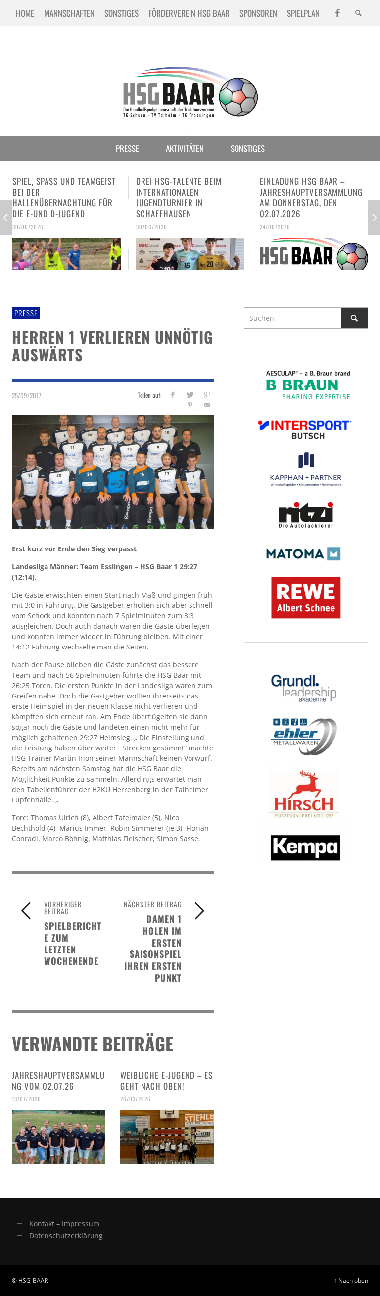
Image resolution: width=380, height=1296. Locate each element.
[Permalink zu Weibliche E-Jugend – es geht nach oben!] (167, 1137)
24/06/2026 (275, 227)
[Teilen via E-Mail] (207, 405)
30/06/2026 (28, 227)
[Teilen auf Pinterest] (189, 405)
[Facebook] (337, 13)
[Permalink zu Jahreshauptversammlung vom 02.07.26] (58, 1137)
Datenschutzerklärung (66, 1235)
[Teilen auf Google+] (207, 394)
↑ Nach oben (351, 1280)
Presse (26, 312)
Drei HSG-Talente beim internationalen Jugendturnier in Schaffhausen (179, 197)
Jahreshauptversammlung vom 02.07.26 (58, 1080)
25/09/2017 (26, 395)
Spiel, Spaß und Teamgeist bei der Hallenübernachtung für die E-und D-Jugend (64, 197)
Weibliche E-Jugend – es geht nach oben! (166, 1080)
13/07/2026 (26, 1099)
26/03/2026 (135, 1099)
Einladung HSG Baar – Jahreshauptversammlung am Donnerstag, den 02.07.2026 (311, 197)
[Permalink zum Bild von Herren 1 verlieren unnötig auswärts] (113, 471)
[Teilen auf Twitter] (189, 394)
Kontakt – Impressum (64, 1223)
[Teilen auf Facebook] (172, 394)
